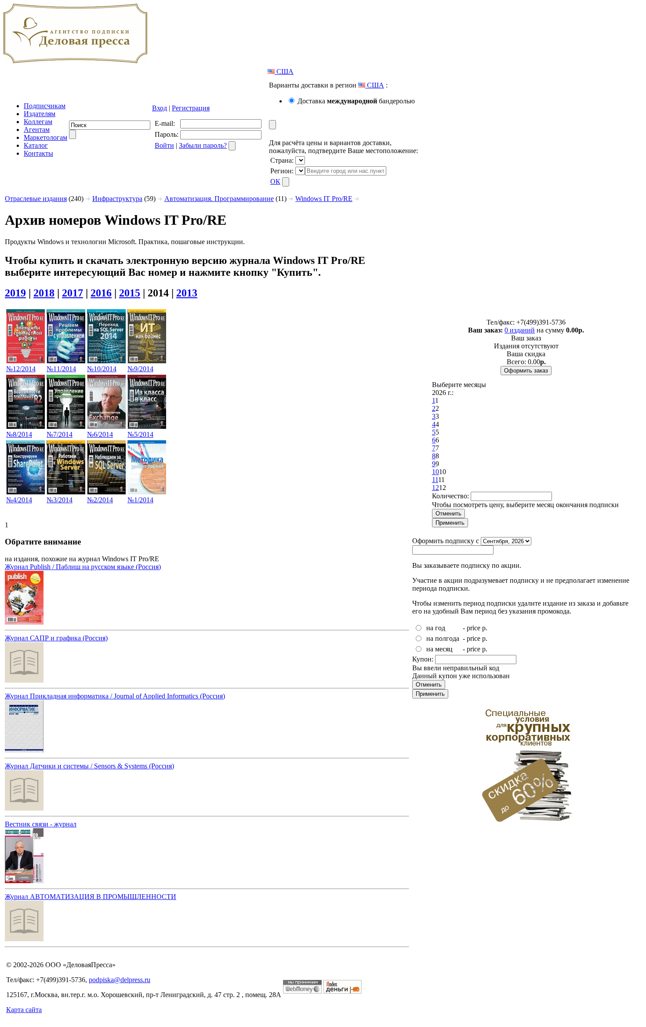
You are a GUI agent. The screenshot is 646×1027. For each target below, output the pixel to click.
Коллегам (38, 121)
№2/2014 (100, 500)
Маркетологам (45, 137)
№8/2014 (19, 434)
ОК (275, 181)
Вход (159, 108)
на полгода (442, 638)
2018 (43, 293)
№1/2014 (140, 500)
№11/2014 (61, 369)
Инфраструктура (117, 198)
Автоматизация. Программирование (219, 198)
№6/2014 (100, 434)
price (473, 628)
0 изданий (519, 330)
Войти (164, 145)
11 (435, 479)
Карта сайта (24, 1009)
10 (435, 471)
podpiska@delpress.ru (119, 979)
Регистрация (191, 108)
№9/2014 (140, 369)
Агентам (37, 129)
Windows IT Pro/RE (323, 198)
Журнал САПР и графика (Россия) (56, 638)
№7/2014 (60, 434)
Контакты (38, 153)
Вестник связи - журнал (40, 824)
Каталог (36, 145)
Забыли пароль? (203, 145)
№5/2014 (140, 434)
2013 (186, 293)
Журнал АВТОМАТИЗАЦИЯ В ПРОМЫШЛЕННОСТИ (90, 896)
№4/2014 (19, 500)
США (284, 71)
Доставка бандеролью (356, 101)
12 (435, 487)
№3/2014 (60, 500)
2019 (15, 293)
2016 (101, 293)
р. (484, 628)
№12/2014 (21, 369)
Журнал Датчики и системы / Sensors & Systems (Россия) (89, 766)
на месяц (439, 649)
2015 (129, 293)
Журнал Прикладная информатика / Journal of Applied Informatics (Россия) (115, 696)
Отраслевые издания (36, 198)
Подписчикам (44, 106)
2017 (72, 293)
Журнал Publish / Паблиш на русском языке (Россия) (83, 566)
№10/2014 (101, 369)
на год (435, 628)
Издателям (39, 113)
